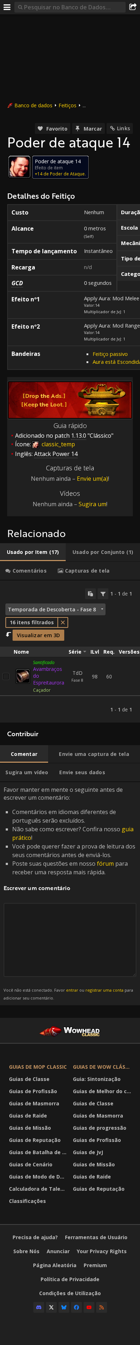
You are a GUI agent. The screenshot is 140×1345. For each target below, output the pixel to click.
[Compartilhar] (133, 7)
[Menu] (7, 7)
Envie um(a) (92, 479)
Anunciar (58, 1251)
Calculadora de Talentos (39, 1188)
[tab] (33, 552)
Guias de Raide (28, 1115)
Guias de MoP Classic (38, 1066)
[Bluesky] (64, 1307)
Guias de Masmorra (34, 1103)
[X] (51, 1307)
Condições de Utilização (70, 1293)
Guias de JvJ (88, 1152)
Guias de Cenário (30, 1164)
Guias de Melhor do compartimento (103, 1091)
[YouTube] (89, 1307)
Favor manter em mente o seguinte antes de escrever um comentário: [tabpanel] (69, 893)
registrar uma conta (104, 990)
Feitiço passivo (110, 353)
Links (123, 128)
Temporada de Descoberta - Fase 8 (52, 609)
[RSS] (101, 1307)
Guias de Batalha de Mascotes (39, 1152)
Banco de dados (33, 105)
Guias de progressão (99, 1127)
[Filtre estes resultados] (103, 593)
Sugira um (92, 504)
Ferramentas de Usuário (96, 1237)
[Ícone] (19, 167)
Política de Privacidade (70, 1279)
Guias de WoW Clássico (103, 1066)
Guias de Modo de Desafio (39, 1176)
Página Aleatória (54, 1265)
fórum (105, 863)
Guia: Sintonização (97, 1079)
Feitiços (67, 105)
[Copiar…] (90, 593)
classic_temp (57, 444)
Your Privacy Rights (102, 1251)
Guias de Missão (30, 1127)
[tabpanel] (70, 651)
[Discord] (38, 1307)
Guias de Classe (29, 1079)
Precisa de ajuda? (35, 1237)
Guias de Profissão (33, 1091)
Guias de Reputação (35, 1140)
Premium (95, 1265)
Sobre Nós (26, 1251)
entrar (72, 990)
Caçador (42, 690)
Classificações (27, 1201)
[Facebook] (76, 1307)
